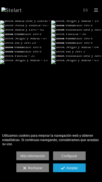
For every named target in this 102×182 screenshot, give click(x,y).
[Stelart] (11, 10)
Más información (32, 156)
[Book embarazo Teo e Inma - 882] (25, 53)
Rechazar (34, 168)
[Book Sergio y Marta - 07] (25, 40)
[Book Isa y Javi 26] (25, 44)
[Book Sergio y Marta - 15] (25, 62)
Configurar (69, 156)
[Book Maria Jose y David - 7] (25, 22)
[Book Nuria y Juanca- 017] (25, 27)
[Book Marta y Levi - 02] (25, 31)
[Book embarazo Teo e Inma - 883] (25, 49)
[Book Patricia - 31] (25, 57)
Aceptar (71, 168)
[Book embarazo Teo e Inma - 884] (25, 36)
